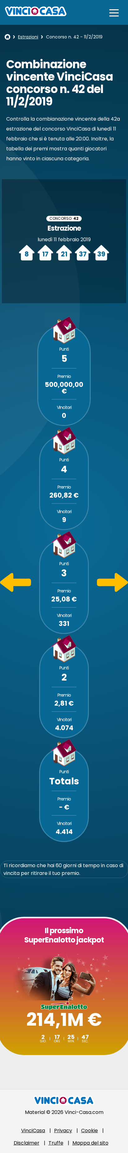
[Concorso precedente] (15, 590)
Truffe (55, 1142)
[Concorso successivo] (112, 590)
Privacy (63, 1130)
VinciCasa (33, 1130)
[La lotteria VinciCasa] (7, 37)
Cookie (89, 1130)
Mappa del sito (90, 1142)
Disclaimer (26, 1142)
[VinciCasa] (36, 14)
